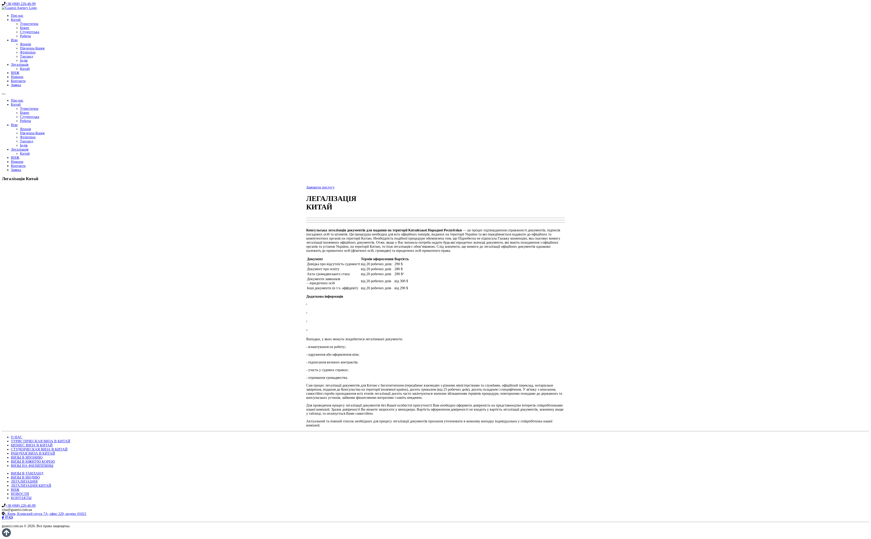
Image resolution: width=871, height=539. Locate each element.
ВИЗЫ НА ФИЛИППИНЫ (32, 466)
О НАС (16, 437)
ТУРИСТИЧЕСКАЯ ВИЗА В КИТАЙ (40, 441)
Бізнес (24, 28)
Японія (25, 44)
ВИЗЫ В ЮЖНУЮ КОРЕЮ (33, 461)
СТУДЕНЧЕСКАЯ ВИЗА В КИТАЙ (39, 449)
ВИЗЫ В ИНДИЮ (25, 477)
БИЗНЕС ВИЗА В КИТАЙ (32, 445)
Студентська (29, 32)
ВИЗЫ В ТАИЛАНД (27, 473)
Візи (14, 40)
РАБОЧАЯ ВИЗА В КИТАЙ (33, 453)
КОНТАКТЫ (21, 498)
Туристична (29, 24)
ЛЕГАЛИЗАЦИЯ (24, 481)
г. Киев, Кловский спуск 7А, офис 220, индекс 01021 (45, 514)
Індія (23, 60)
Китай (16, 20)
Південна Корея (32, 48)
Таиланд (26, 56)
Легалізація (19, 64)
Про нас (17, 15)
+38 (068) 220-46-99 (20, 4)
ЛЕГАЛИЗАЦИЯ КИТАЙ (31, 486)
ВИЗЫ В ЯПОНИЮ (26, 457)
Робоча (25, 36)
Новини (17, 77)
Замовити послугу (320, 187)
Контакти (18, 81)
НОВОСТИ (20, 494)
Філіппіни (28, 52)
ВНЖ (15, 73)
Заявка (16, 85)
